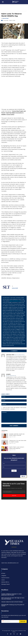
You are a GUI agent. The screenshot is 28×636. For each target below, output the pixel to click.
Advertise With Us (5, 582)
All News (3, 573)
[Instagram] (11, 634)
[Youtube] (20, 634)
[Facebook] (7, 634)
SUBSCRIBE (22, 621)
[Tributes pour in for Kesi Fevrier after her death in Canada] (4, 442)
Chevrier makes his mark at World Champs (12, 602)
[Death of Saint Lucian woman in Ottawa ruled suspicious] (4, 448)
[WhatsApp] (17, 634)
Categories (3, 575)
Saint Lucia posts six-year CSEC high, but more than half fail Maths (12, 598)
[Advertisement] (14, 93)
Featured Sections (5, 577)
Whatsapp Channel (5, 584)
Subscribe (14, 495)
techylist (8, 374)
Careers (3, 579)
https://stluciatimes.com (15, 300)
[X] (14, 634)
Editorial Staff (5, 18)
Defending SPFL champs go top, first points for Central (12, 605)
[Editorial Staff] (6, 287)
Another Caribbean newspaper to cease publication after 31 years (11, 594)
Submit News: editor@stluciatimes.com (10, 562)
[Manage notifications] (3, 621)
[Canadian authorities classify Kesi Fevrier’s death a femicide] (4, 435)
